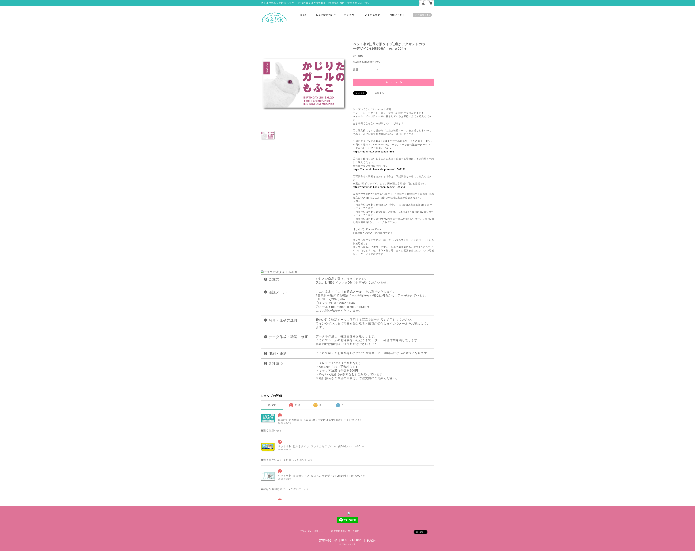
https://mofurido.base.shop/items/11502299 (379, 187)
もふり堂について (326, 15)
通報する (379, 93)
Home (302, 15)
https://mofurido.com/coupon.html (373, 151)
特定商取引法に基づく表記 (345, 531)
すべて (272, 405)
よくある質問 (372, 15)
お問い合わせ (397, 15)
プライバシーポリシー (311, 531)
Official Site (422, 15)
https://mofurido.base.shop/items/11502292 (379, 169)
